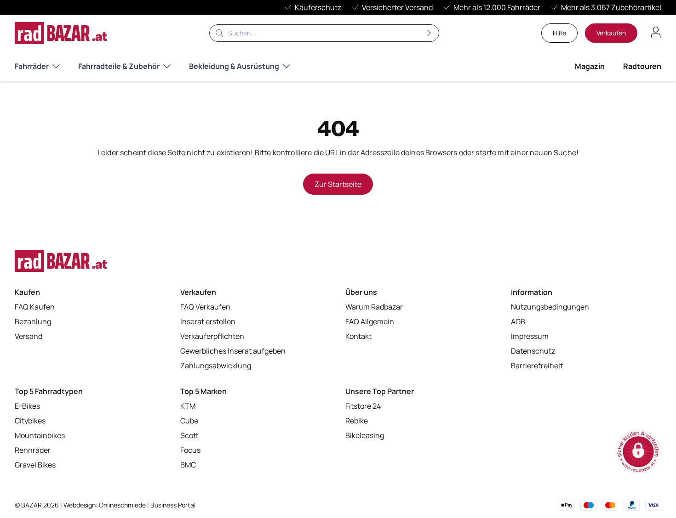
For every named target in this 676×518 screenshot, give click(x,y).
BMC (188, 465)
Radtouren (642, 66)
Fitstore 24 (363, 406)
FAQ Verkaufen (205, 307)
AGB (518, 321)
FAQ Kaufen (35, 307)
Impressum (530, 336)
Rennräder (33, 450)
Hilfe (559, 32)
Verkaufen (611, 32)
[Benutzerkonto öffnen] (655, 32)
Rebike (356, 421)
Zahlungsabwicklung (215, 365)
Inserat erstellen (207, 321)
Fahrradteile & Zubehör (119, 66)
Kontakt (358, 336)
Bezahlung (33, 321)
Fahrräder (32, 66)
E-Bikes (27, 406)
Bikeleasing (364, 435)
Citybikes (30, 421)
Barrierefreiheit (537, 365)
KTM (187, 406)
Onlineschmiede (123, 505)
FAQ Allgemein (369, 321)
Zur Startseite (338, 184)
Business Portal (172, 505)
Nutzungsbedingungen (550, 307)
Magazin (590, 66)
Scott (189, 435)
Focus (190, 450)
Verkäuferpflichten (212, 336)
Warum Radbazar (374, 307)
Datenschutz (533, 351)
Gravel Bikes (35, 465)
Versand (28, 336)
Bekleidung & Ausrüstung (234, 66)
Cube (189, 421)
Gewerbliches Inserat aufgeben (233, 351)
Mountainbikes (40, 435)
